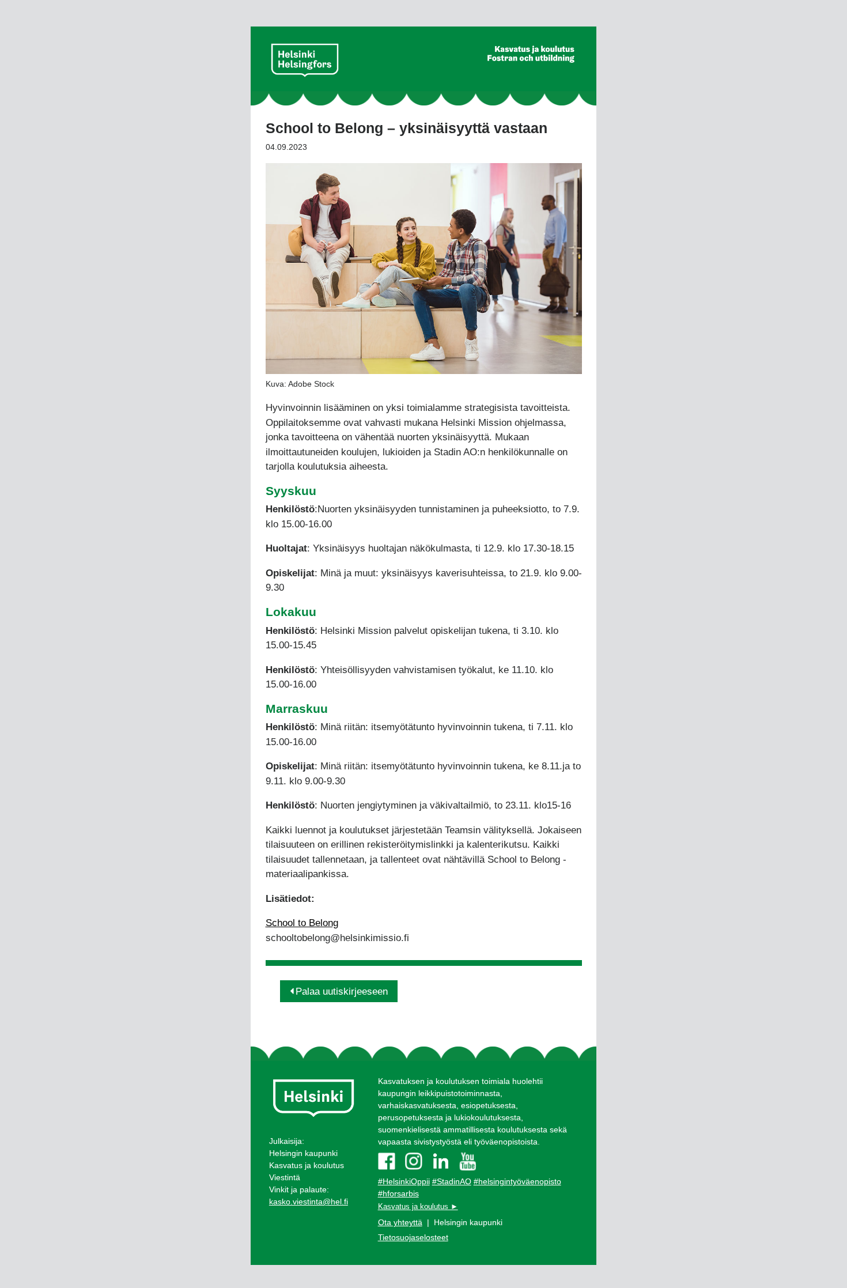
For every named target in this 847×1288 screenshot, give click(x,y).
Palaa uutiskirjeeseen (342, 991)
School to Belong (302, 922)
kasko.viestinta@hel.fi (308, 1201)
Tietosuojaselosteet (413, 1237)
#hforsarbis (398, 1193)
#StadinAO (451, 1181)
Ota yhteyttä (400, 1222)
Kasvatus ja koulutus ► (418, 1206)
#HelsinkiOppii (404, 1181)
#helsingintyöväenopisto (517, 1181)
